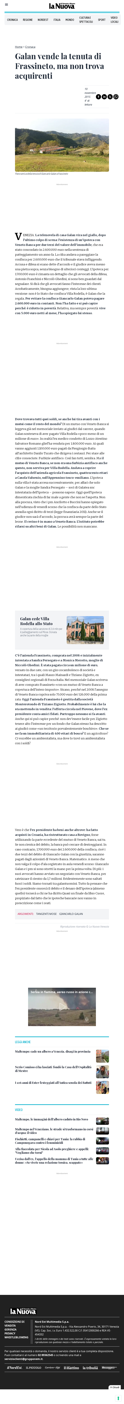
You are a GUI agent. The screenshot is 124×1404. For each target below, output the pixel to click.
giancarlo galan (71, 914)
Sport (102, 19)
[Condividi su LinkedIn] (104, 96)
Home (18, 47)
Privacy (10, 1333)
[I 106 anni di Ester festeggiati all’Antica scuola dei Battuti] (102, 1087)
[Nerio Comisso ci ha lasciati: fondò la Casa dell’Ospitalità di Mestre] (102, 1071)
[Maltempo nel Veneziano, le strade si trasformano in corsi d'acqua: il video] (102, 1131)
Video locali (114, 19)
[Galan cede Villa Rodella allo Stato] (85, 630)
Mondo (70, 19)
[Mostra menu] (6, 5)
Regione (28, 19)
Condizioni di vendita (14, 1323)
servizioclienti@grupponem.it (24, 1359)
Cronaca (12, 19)
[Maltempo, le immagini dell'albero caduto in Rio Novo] (102, 1121)
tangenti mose (46, 914)
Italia (57, 19)
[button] (62, 1007)
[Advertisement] (62, 33)
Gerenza (10, 1329)
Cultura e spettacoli (86, 19)
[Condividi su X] (110, 96)
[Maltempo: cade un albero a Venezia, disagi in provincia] (102, 1056)
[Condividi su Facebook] (98, 96)
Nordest (43, 19)
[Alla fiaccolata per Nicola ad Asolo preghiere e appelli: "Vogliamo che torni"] (102, 1150)
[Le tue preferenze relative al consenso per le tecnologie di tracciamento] (118, 1398)
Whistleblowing (16, 1337)
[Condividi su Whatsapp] (116, 96)
